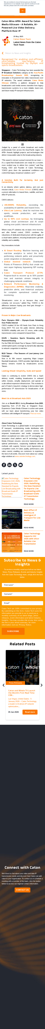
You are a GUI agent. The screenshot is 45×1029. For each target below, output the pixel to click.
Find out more (35, 413)
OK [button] (23, 11)
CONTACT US (22, 890)
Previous (3, 686)
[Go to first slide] (39, 123)
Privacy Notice (25, 625)
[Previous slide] (5, 123)
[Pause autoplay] (22, 144)
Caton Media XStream (22, 190)
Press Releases (15, 683)
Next (41, 686)
